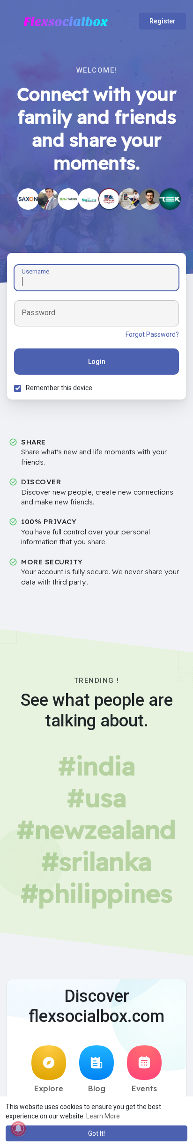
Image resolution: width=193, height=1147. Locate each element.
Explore (48, 1088)
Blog (96, 1088)
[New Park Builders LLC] (109, 199)
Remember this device (59, 388)
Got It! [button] (96, 1133)
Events (144, 1088)
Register (162, 21)
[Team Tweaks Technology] (68, 199)
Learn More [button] (103, 1116)
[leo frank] (150, 199)
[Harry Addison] (48, 199)
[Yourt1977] (129, 199)
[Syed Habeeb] (170, 199)
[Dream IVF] (89, 199)
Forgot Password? (152, 334)
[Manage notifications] (18, 1128)
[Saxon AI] (28, 199)
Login (96, 361)
